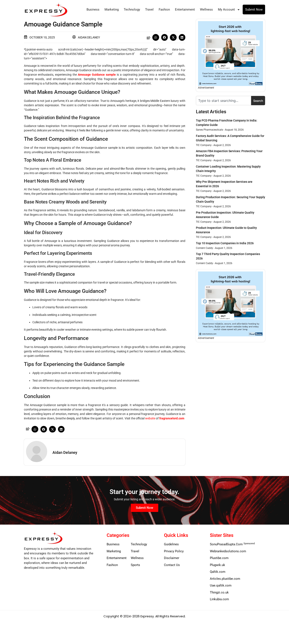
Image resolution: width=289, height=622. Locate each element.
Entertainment (185, 9)
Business (93, 9)
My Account (226, 9)
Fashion (164, 9)
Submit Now (254, 9)
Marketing (112, 9)
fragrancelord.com (171, 418)
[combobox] (223, 100)
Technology (132, 9)
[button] (155, 37)
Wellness (206, 9)
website (150, 418)
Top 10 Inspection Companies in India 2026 (225, 243)
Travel (149, 9)
